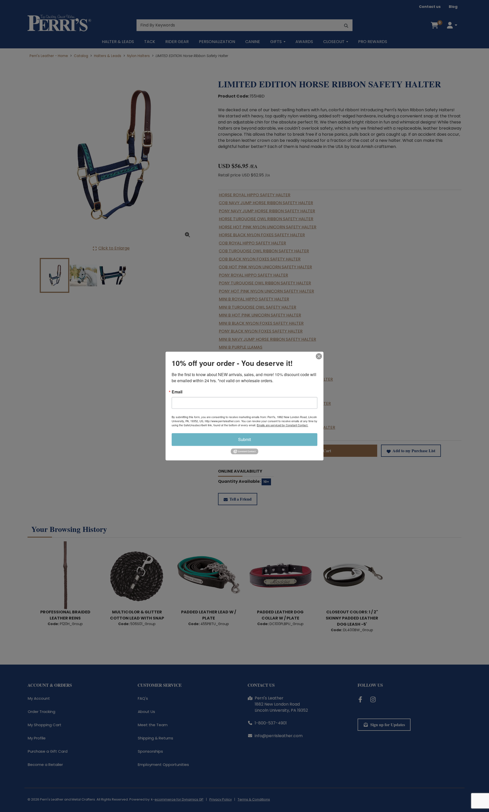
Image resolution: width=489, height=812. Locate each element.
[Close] (319, 356)
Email (177, 392)
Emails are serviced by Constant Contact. (282, 425)
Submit (244, 439)
